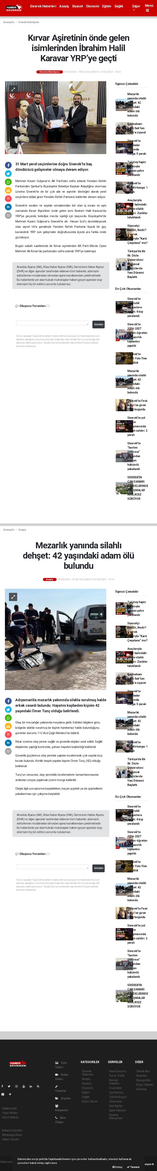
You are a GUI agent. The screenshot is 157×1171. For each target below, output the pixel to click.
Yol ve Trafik (117, 1075)
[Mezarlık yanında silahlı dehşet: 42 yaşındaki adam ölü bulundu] (55, 639)
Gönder (98, 324)
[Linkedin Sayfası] (32, 1086)
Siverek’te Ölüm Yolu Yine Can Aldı (137, 358)
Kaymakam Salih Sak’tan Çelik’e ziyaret (136, 128)
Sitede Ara (143, 1071)
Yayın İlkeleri (10, 1112)
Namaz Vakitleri (114, 1082)
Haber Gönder (10, 1139)
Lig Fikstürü (116, 1092)
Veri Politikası (10, 1117)
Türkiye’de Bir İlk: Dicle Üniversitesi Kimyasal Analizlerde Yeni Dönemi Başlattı (136, 264)
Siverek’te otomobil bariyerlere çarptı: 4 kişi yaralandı (135, 307)
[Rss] (40, 1086)
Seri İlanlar (115, 1106)
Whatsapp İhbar (12, 1135)
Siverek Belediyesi (28, 22)
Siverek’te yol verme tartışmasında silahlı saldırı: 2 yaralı (137, 426)
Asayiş (64, 6)
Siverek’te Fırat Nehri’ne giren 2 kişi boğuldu (137, 405)
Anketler (141, 1075)
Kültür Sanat (90, 1101)
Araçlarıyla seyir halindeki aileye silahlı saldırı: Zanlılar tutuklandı (137, 209)
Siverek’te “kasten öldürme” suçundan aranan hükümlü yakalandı (134, 456)
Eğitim (106, 6)
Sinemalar (115, 1101)
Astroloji (141, 1089)
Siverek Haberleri (43, 6)
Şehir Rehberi (117, 1110)
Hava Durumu (117, 1071)
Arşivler (65, 1098)
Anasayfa (9, 22)
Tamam (135, 1167)
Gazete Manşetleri (115, 1116)
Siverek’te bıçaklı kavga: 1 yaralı (137, 187)
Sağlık (118, 6)
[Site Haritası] (4, 1094)
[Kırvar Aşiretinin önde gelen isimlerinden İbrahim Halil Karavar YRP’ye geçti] (55, 117)
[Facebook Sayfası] (3, 1086)
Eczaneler (115, 1088)
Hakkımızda (9, 1108)
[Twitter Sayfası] (11, 1086)
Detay (118, 1167)
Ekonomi (92, 6)
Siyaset (77, 6)
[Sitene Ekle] (12, 1094)
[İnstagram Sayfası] (18, 1086)
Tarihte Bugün (118, 1097)
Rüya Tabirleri (144, 1084)
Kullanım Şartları (12, 1130)
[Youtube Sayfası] (25, 1086)
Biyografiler (143, 1080)
